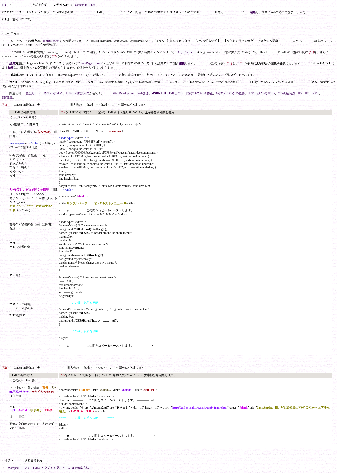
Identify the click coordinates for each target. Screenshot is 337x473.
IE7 (300, 93)
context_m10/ (51, 40)
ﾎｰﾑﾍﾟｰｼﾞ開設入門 (77, 93)
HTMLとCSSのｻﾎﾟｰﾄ (261, 93)
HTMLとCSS (175, 93)
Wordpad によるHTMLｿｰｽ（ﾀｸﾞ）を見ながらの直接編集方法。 (50, 468)
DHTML (7, 97)
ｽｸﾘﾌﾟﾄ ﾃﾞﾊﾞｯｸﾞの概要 (230, 93)
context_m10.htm (85, 5)
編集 (253, 12)
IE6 (307, 93)
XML (315, 93)
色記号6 (31, 93)
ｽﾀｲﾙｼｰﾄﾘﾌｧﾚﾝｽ (53, 93)
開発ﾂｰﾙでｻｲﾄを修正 (199, 93)
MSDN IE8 (158, 93)
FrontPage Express (91, 63)
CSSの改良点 (286, 93)
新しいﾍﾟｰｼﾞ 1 (186, 52)
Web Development (123, 93)
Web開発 (143, 93)
